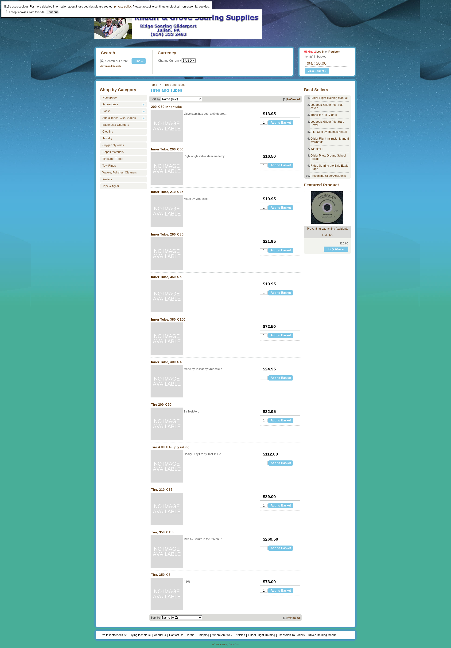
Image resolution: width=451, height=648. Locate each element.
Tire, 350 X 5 (161, 575)
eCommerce (218, 644)
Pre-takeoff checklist (113, 635)
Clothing (107, 131)
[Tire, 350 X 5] (167, 594)
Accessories (110, 104)
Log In (320, 51)
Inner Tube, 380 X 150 (168, 319)
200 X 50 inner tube (166, 107)
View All (295, 99)
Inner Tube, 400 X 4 (166, 362)
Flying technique (140, 635)
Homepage (109, 97)
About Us (160, 635)
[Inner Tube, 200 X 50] (167, 168)
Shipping (203, 635)
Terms (190, 635)
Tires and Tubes (175, 84)
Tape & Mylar (110, 186)
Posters (107, 179)
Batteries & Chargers (115, 124)
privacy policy (122, 6)
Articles (240, 635)
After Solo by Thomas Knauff (329, 132)
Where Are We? (222, 635)
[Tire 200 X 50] (167, 424)
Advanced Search (110, 66)
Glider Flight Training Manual (329, 98)
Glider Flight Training (261, 635)
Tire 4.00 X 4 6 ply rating (170, 447)
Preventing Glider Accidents (328, 175)
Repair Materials (113, 152)
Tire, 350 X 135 (162, 532)
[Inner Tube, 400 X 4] (167, 381)
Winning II (317, 148)
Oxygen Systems (113, 145)
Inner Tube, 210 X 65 (167, 192)
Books (106, 111)
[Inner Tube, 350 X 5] (167, 296)
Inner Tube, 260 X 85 (167, 234)
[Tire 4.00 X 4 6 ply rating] (167, 466)
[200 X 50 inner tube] (167, 126)
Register (334, 51)
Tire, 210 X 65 (161, 489)
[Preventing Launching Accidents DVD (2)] (327, 222)
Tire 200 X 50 (161, 404)
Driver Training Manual (322, 635)
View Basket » (317, 71)
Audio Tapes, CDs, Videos (119, 118)
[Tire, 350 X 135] (167, 551)
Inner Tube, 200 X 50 (167, 149)
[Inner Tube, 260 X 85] (167, 254)
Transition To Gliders (324, 115)
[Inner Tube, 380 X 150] (167, 339)
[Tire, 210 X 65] (167, 509)
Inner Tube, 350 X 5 (166, 277)
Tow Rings (109, 165)
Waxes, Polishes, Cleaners (119, 172)
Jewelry (107, 138)
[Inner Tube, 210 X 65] (167, 211)
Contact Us (176, 635)
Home (153, 84)
